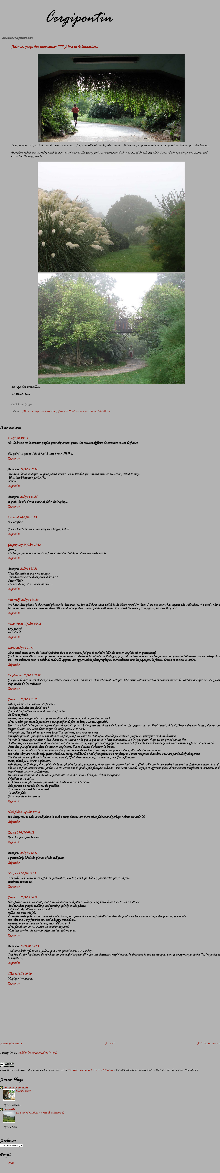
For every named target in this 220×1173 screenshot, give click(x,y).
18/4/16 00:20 (22, 974)
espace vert (82, 411)
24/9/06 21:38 (28, 569)
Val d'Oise (104, 411)
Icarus (11, 648)
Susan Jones (15, 624)
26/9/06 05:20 (28, 699)
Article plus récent (11, 1043)
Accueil (109, 1043)
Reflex (12, 832)
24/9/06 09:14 (28, 469)
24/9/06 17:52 (31, 545)
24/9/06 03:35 (19, 438)
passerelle (9, 1109)
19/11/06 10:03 (29, 946)
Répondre (13, 458)
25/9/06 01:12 (24, 648)
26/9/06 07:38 (31, 812)
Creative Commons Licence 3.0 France (90, 1070)
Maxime (13, 873)
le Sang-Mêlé (23, 1091)
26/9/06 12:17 (28, 853)
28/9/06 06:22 (28, 897)
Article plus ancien (208, 1043)
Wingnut (13, 517)
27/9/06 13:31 (27, 873)
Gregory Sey (15, 545)
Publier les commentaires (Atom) (37, 1053)
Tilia (10, 974)
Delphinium (15, 675)
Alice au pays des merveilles (39, 411)
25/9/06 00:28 (32, 624)
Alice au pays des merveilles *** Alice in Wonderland (54, 46)
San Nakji (14, 600)
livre (93, 411)
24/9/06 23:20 (29, 600)
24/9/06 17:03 (28, 517)
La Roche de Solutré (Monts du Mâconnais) (40, 1112)
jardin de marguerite (15, 1087)
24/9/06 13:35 (28, 497)
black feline (15, 812)
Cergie (11, 699)
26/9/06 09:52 (25, 832)
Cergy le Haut (66, 411)
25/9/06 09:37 (31, 675)
